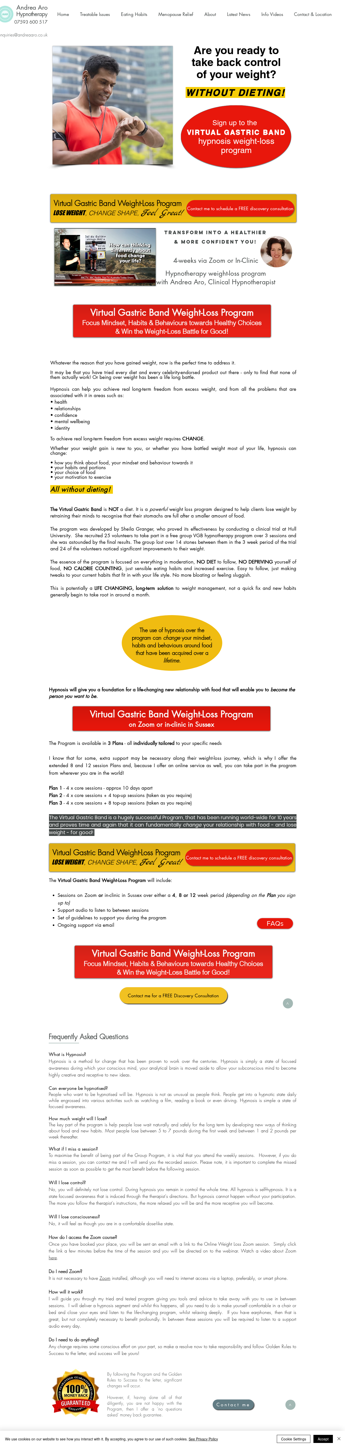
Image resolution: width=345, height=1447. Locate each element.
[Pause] (61, 278)
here (53, 1258)
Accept (323, 1438)
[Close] (339, 1439)
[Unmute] (69, 278)
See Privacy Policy (203, 1438)
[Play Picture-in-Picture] (140, 278)
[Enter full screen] (148, 278)
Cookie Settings (293, 1438)
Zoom (105, 1278)
